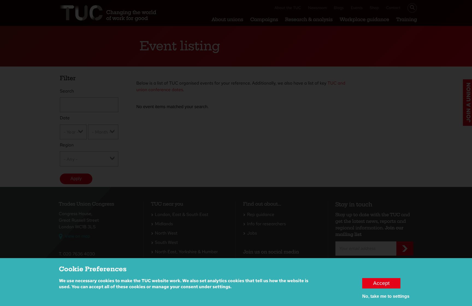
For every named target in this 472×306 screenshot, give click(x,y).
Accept (381, 283)
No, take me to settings (385, 296)
